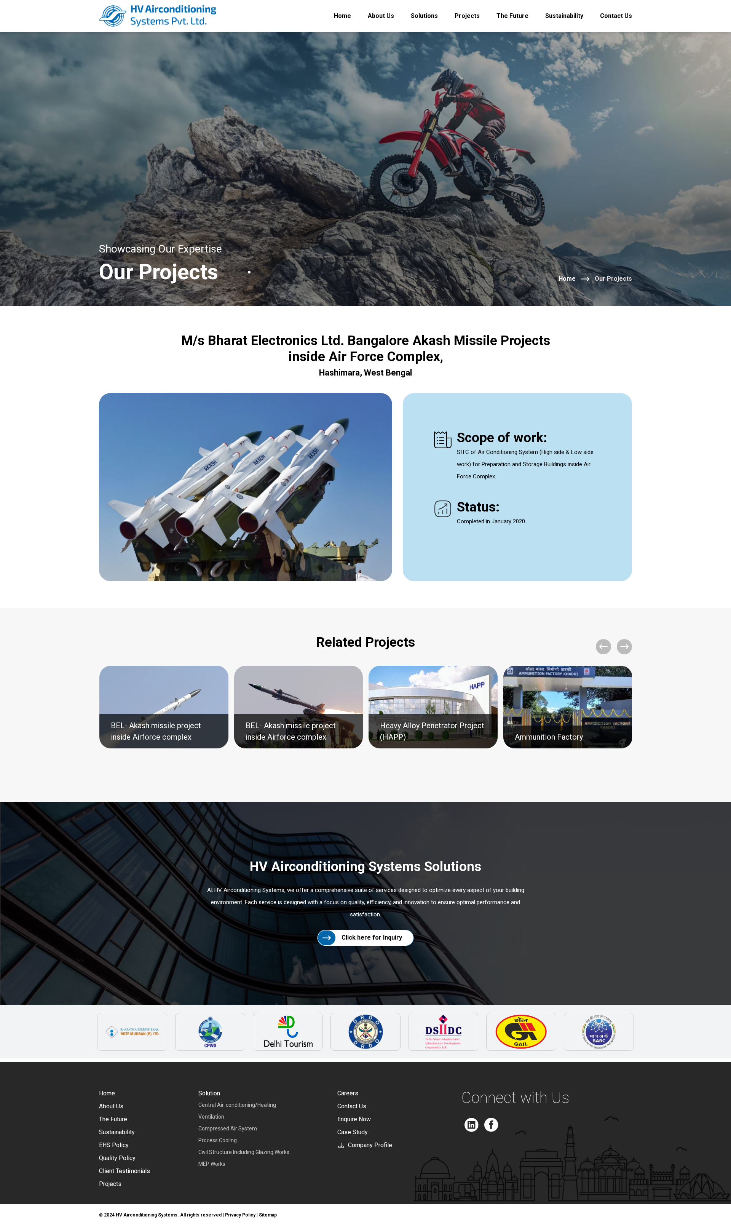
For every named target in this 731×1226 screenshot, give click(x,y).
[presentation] (603, 646)
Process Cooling (217, 1140)
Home (342, 15)
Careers (347, 1093)
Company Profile (370, 1145)
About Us (381, 15)
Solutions (424, 15)
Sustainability (564, 15)
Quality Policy (117, 1158)
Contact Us (616, 15)
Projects (467, 15)
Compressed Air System (227, 1128)
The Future (512, 15)
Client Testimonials (124, 1171)
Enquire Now (354, 1119)
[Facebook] (491, 1125)
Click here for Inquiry (372, 937)
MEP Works (211, 1164)
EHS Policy (114, 1145)
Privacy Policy (240, 1215)
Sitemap (268, 1215)
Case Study (352, 1132)
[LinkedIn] (471, 1125)
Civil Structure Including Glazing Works (243, 1152)
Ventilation (211, 1117)
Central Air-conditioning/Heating (237, 1105)
